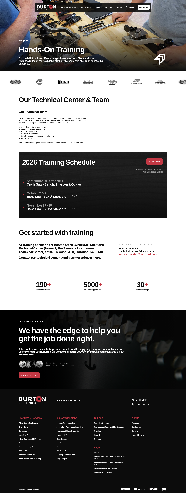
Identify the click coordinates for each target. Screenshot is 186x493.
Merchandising (62, 451)
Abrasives (23, 451)
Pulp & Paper (61, 459)
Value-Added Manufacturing (30, 459)
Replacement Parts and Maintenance (109, 427)
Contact (97, 439)
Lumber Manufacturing (65, 423)
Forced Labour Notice (103, 473)
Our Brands (136, 427)
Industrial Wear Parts (27, 455)
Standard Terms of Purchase (105, 469)
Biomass (60, 447)
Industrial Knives (25, 435)
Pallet (58, 443)
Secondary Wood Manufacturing (69, 427)
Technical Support (101, 423)
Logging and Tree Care (65, 455)
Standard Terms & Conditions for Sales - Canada (110, 464)
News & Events (138, 435)
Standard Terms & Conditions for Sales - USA (110, 457)
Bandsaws (23, 431)
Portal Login (99, 435)
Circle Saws (23, 427)
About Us (135, 423)
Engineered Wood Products (67, 431)
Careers (135, 431)
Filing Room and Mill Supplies (31, 439)
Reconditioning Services (29, 447)
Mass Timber (61, 439)
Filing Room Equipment (28, 423)
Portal (119, 7)
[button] (68, 7)
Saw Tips (22, 443)
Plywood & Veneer (63, 435)
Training (97, 431)
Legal (96, 452)
